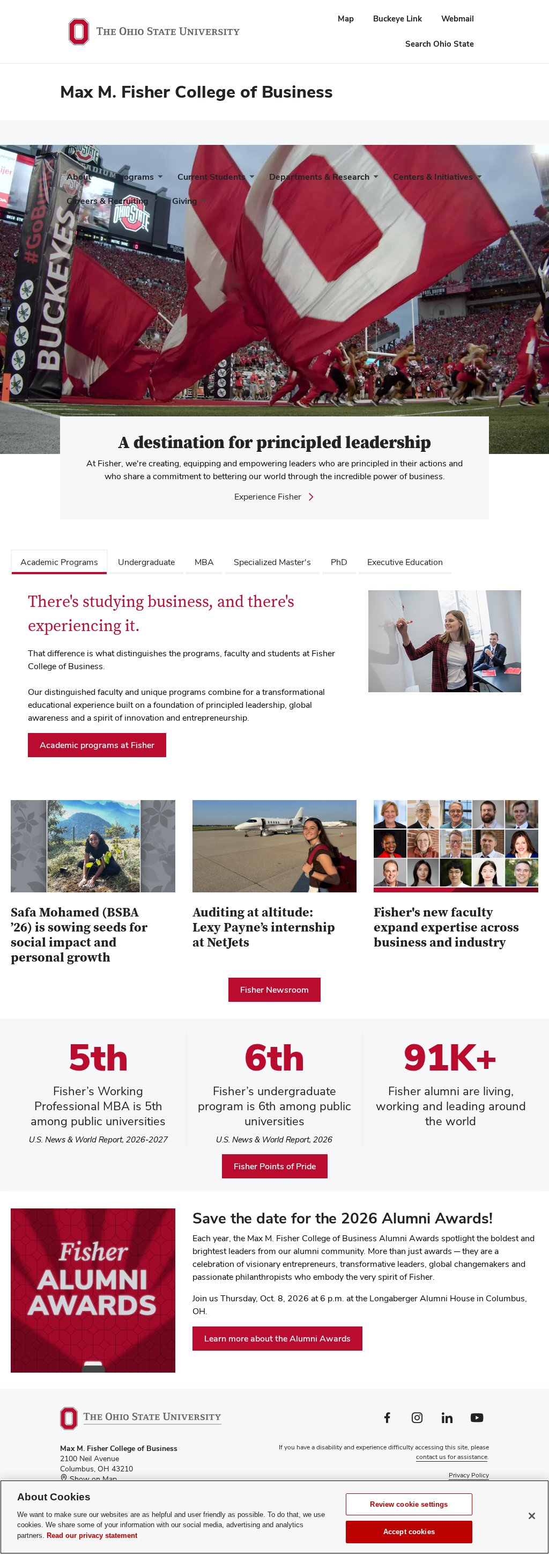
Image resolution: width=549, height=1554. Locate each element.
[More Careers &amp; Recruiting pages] (153, 203)
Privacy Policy (469, 1475)
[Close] (532, 1516)
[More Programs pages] (158, 179)
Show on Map (92, 1479)
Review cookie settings (409, 1504)
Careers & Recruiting (107, 201)
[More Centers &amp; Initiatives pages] (477, 179)
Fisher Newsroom (274, 989)
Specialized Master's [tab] (272, 562)
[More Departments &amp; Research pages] (373, 179)
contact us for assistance (451, 1457)
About (78, 176)
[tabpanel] (274, 678)
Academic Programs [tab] (59, 562)
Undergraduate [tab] (146, 562)
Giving (184, 201)
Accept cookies (409, 1532)
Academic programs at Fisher (97, 745)
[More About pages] (95, 179)
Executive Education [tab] (405, 562)
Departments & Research (319, 176)
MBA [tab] (204, 562)
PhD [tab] (339, 562)
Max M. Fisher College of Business (196, 91)
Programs (134, 176)
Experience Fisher (267, 497)
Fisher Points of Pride (275, 1166)
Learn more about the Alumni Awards (277, 1338)
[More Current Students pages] (250, 179)
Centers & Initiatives (433, 176)
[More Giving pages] (201, 203)
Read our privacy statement (92, 1535)
